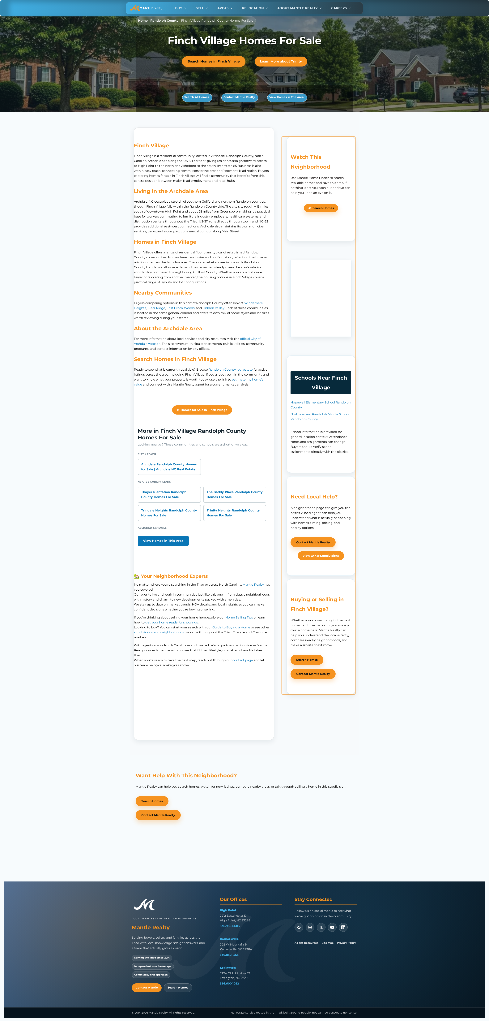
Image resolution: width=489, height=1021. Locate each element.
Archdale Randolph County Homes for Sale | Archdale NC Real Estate (169, 467)
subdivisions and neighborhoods (159, 632)
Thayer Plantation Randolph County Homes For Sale (163, 494)
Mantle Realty (253, 584)
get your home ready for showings (171, 622)
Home (143, 20)
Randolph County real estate (231, 369)
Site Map (328, 942)
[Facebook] (299, 927)
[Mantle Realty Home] (146, 905)
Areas (222, 8)
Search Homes (178, 987)
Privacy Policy (346, 942)
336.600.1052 (229, 983)
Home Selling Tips (239, 617)
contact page (242, 660)
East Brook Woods (181, 308)
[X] (321, 927)
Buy (178, 8)
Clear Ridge (156, 308)
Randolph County (164, 20)
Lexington (228, 968)
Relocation (253, 8)
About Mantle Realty (297, 8)
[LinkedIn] (343, 927)
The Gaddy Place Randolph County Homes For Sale (235, 494)
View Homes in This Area (163, 541)
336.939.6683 (230, 926)
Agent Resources (306, 942)
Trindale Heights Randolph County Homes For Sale (169, 513)
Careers (339, 8)
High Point (228, 910)
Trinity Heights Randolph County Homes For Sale (233, 513)
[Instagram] (310, 927)
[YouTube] (332, 927)
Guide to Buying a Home (231, 627)
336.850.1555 (229, 955)
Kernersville (229, 939)
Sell (200, 8)
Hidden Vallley (213, 308)
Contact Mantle (147, 987)
